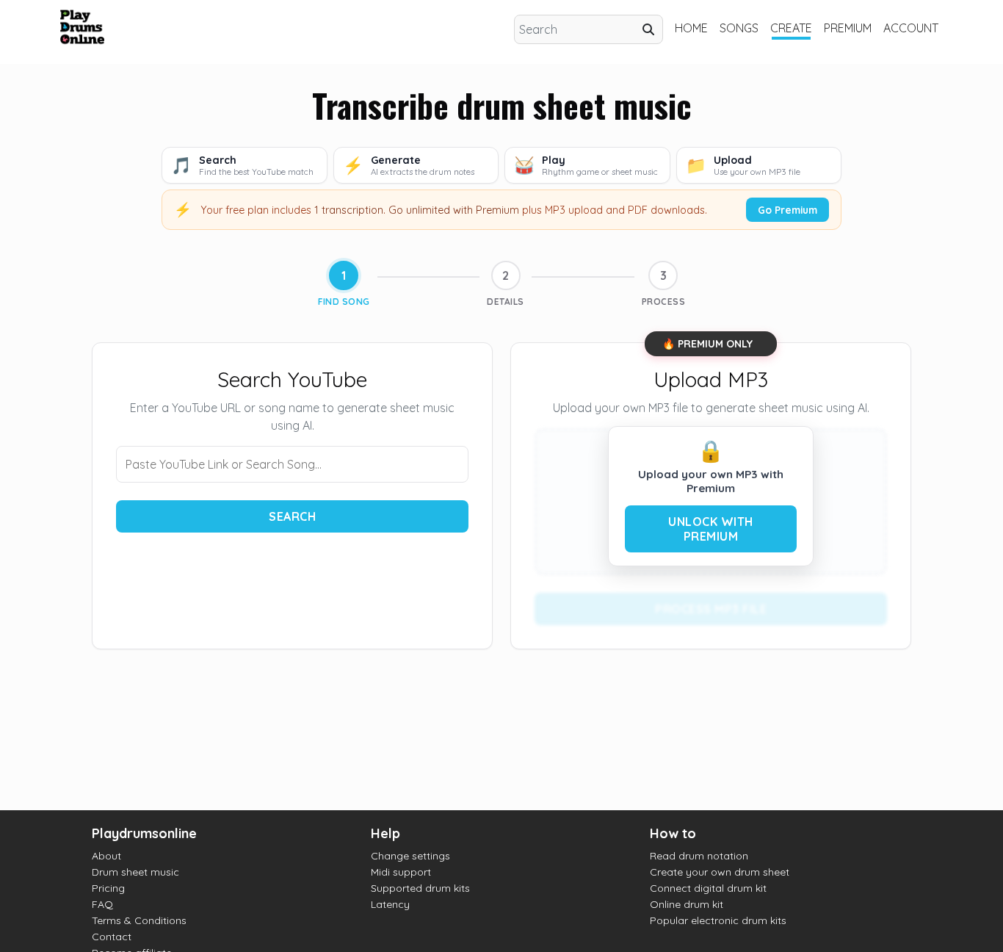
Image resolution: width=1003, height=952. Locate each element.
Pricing (108, 888)
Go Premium (787, 209)
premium (848, 28)
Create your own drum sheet (719, 872)
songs (739, 28)
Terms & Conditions (139, 920)
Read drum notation (699, 855)
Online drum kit (686, 904)
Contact (111, 936)
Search (292, 516)
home (691, 28)
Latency (390, 904)
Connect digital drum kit (708, 888)
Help (385, 833)
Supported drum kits (420, 888)
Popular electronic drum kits (718, 920)
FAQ (102, 904)
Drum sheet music (135, 872)
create (791, 28)
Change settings (410, 855)
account (910, 28)
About (106, 855)
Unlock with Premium (710, 529)
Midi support (401, 872)
